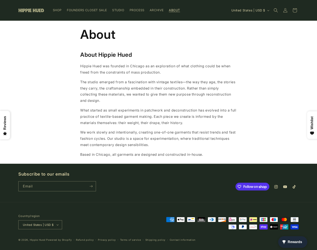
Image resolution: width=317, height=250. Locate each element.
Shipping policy (155, 239)
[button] (276, 10)
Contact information (183, 239)
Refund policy (85, 239)
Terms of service (130, 239)
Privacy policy (107, 239)
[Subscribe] (91, 186)
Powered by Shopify (59, 239)
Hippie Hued (38, 239)
